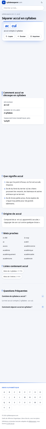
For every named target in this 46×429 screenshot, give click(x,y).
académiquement (9, 254)
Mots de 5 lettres (12, 277)
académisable (29, 254)
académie (6, 250)
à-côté (5, 238)
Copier (10, 36)
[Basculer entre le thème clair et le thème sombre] (41, 2)
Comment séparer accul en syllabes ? (17, 307)
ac (3, 242)
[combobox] (23, 8)
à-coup (26, 238)
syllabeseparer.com (8, 14)
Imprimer (36, 36)
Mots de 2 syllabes (13, 271)
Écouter (23, 36)
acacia (5, 246)
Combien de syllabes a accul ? (14, 296)
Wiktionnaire (32, 421)
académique (28, 250)
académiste (28, 259)
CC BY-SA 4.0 (10, 423)
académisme (7, 259)
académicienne (29, 246)
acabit (26, 242)
